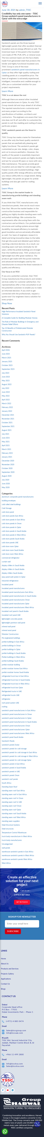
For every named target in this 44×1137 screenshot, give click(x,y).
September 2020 (8, 472)
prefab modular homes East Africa (15, 668)
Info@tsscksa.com (14, 1064)
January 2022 (7, 411)
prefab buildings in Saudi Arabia (14, 653)
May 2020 (6, 487)
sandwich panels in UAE (11, 772)
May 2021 (6, 442)
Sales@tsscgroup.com (16, 1031)
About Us (5, 964)
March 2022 (6, 403)
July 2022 (5, 388)
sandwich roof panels (10, 779)
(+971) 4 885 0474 (15, 1021)
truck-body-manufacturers (12, 840)
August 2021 (6, 430)
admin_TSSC (25, 10)
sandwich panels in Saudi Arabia (14, 768)
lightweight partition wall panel (13, 623)
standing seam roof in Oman (12, 798)
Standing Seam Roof (9, 787)
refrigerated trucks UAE (10, 695)
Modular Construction (10, 634)
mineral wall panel (8, 627)
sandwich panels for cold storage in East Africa (19, 752)
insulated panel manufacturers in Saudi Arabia (19, 596)
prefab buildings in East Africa (13, 642)
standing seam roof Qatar (11, 810)
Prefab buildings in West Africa (13, 657)
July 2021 (5, 434)
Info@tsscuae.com (14, 1033)
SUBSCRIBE (13, 931)
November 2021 (8, 419)
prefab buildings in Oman (11, 646)
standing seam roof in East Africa (14, 794)
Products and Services (10, 969)
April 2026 (6, 350)
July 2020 (5, 480)
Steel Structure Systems (11, 825)
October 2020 (7, 468)
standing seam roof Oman (11, 806)
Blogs (3, 989)
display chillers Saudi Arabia (12, 573)
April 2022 (6, 400)
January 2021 (7, 457)
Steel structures (8, 829)
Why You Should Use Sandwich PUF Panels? (18, 335)
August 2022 (6, 384)
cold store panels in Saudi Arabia (14, 531)
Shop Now (7, 303)
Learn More (7, 91)
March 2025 (6, 358)
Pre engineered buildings (11, 638)
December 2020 (8, 461)
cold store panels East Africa (12, 516)
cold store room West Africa (12, 554)
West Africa (6, 863)
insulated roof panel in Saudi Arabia (15, 611)
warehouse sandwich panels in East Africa (17, 852)
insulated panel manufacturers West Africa (18, 607)
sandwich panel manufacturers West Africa (18, 733)
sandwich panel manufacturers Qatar (16, 730)
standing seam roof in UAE (12, 802)
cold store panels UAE (10, 543)
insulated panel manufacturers (13, 588)
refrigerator (6, 699)
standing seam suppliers (11, 821)
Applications (6, 979)
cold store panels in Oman (12, 523)
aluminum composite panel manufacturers (18, 497)
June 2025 (6, 354)
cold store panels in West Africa (14, 535)
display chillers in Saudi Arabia (13, 565)
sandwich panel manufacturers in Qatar (17, 718)
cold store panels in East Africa (13, 520)
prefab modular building (11, 665)
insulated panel (7, 585)
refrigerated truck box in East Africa (15, 676)
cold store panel (8, 512)
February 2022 (7, 407)
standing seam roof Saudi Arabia (14, 813)
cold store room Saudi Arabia (13, 550)
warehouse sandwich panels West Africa (17, 859)
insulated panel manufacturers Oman (16, 600)
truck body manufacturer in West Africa (17, 836)
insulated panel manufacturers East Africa (17, 592)
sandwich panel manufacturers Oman (16, 726)
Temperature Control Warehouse (14, 833)
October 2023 (7, 365)
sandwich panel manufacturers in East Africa (18, 710)
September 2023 (8, 369)
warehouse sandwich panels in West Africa (18, 855)
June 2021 (6, 438)
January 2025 (7, 362)
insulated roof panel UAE (11, 615)
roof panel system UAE (10, 703)
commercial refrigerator (10, 558)
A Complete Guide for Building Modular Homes (19, 318)
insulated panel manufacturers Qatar (15, 604)
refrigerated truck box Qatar (12, 688)
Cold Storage (6, 508)
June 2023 (6, 377)
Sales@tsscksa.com (15, 1066)
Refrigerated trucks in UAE (12, 691)
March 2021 (6, 449)
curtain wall (6, 562)
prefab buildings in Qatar (11, 649)
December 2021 (8, 415)
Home (3, 959)
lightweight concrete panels (12, 619)
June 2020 (6, 484)
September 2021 (8, 426)
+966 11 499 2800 (15, 1055)
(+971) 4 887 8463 (22, 895)
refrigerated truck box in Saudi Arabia (16, 680)
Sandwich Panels (8, 741)
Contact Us (5, 984)
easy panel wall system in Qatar (13, 577)
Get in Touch (22, 902)
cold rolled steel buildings (11, 504)
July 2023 (5, 373)
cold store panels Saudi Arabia (13, 539)
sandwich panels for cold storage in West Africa (20, 756)
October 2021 (7, 423)
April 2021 (6, 445)
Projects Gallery (7, 974)
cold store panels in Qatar (11, 527)
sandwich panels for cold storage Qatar (16, 760)
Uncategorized (7, 844)
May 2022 (6, 396)
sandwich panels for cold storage (14, 749)
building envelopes (9, 501)
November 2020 (8, 465)
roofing (4, 707)
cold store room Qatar (10, 546)
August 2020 (6, 476)
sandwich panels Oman (10, 775)
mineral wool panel (9, 630)
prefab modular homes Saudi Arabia (15, 672)
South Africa (6, 783)
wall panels (6, 848)
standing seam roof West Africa (14, 817)
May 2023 (6, 381)
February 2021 (7, 453)
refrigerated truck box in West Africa (15, 684)
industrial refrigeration (10, 581)
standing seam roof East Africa (13, 791)
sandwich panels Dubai (10, 745)
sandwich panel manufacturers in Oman (17, 714)
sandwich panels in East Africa (13, 764)
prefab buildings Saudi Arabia (13, 661)
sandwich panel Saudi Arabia (12, 737)
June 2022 (6, 392)
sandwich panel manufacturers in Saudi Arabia (19, 722)
